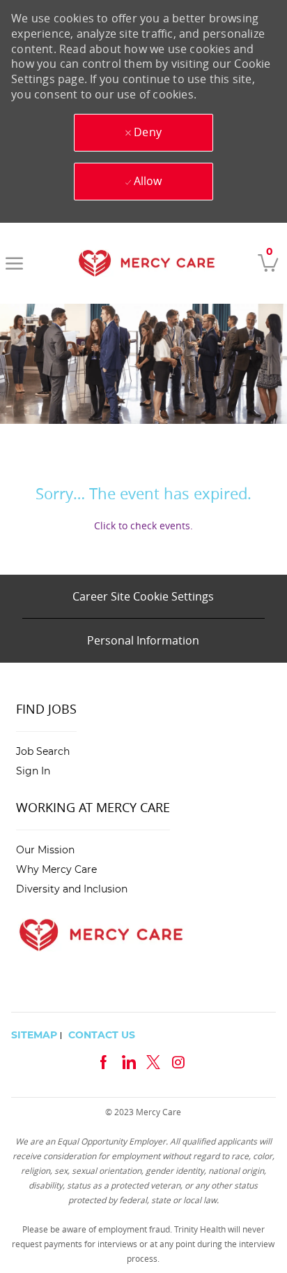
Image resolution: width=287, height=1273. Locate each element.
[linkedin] (128, 1060)
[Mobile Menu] (14, 263)
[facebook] (103, 1060)
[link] (147, 263)
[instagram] (178, 1060)
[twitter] (153, 1060)
